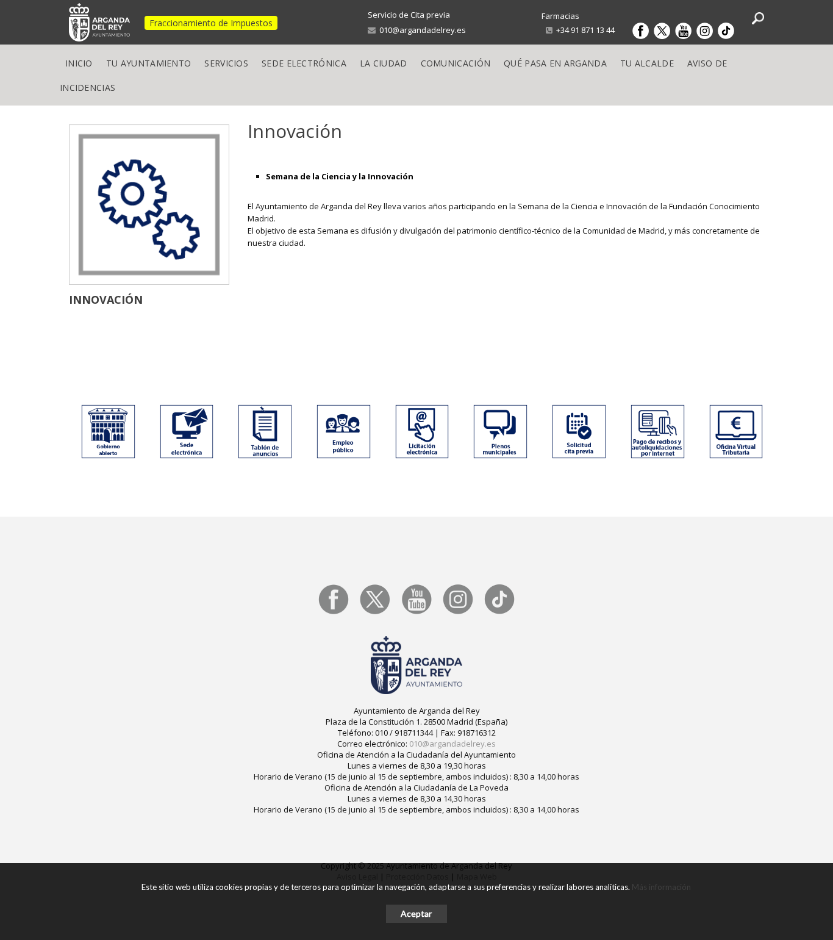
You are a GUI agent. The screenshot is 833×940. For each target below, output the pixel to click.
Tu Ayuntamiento (148, 63)
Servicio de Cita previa (409, 14)
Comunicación (456, 63)
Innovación (106, 299)
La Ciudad (383, 63)
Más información (661, 887)
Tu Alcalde (647, 63)
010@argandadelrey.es (421, 29)
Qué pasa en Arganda (555, 63)
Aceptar (416, 913)
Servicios (226, 63)
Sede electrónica (304, 63)
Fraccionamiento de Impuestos (211, 23)
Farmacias (560, 15)
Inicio (79, 63)
